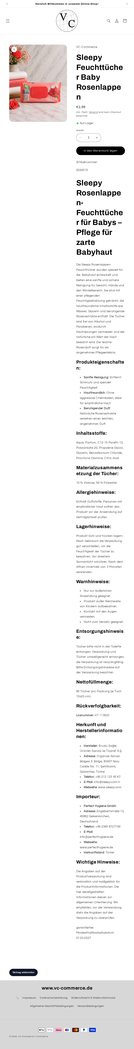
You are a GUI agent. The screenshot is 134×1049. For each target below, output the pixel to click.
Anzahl (80, 130)
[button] (8, 21)
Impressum (29, 998)
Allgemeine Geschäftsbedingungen (52, 1006)
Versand (93, 112)
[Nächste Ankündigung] (127, 4)
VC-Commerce (26, 1036)
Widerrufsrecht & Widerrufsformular (93, 998)
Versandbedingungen (90, 1006)
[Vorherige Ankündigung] (7, 4)
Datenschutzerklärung (54, 998)
